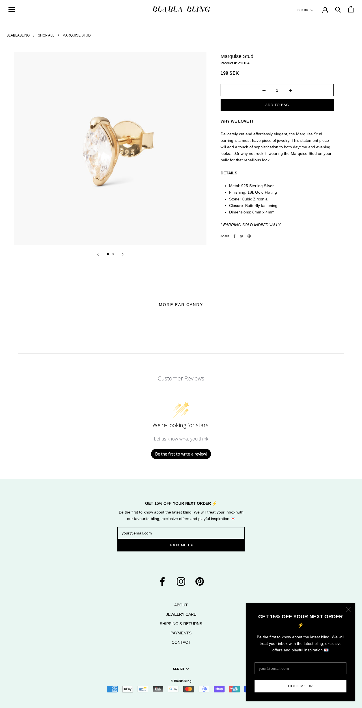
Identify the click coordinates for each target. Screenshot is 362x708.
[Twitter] (242, 236)
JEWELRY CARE (181, 614)
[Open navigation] (11, 9)
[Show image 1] (108, 254)
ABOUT (181, 605)
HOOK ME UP (300, 686)
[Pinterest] (249, 236)
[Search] (338, 9)
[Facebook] (234, 236)
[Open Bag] (351, 9)
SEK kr (303, 10)
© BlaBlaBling (181, 681)
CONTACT (181, 642)
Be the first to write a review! (181, 454)
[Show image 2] (113, 254)
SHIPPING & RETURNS (181, 623)
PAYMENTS (181, 633)
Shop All (46, 35)
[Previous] (98, 254)
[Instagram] (181, 581)
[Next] (123, 254)
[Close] (348, 609)
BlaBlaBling (18, 35)
